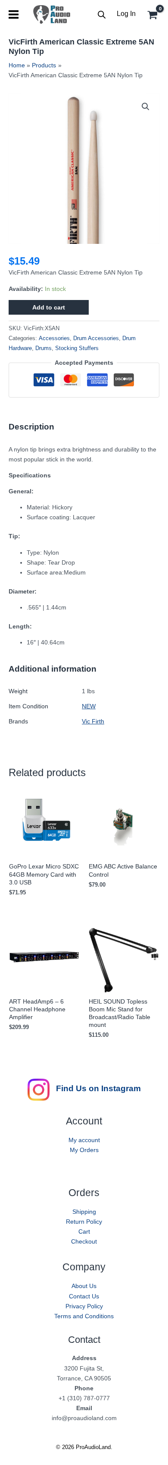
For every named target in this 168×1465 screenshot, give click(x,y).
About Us (84, 1285)
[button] (145, 106)
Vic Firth (93, 721)
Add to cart (48, 307)
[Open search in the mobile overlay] (101, 14)
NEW (89, 706)
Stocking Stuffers (77, 348)
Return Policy (84, 1221)
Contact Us (84, 1296)
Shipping (84, 1211)
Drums (43, 348)
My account (84, 1140)
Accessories (54, 338)
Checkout (84, 1241)
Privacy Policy (84, 1306)
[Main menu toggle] (13, 14)
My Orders (84, 1149)
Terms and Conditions (84, 1316)
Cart (84, 1231)
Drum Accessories (96, 338)
